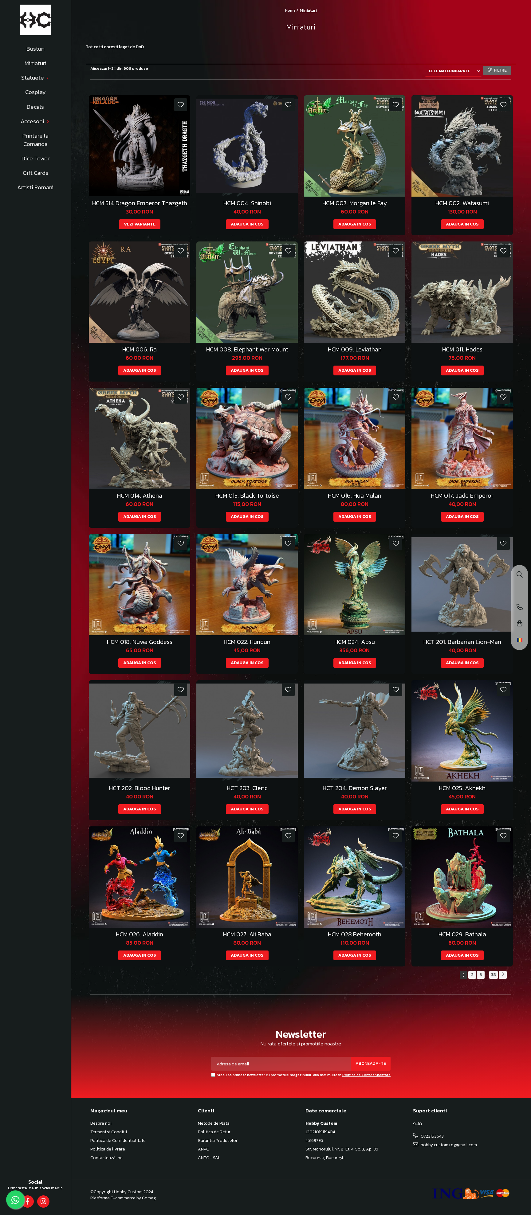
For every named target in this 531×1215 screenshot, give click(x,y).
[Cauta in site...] (520, 574)
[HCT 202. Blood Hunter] (139, 731)
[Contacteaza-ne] (520, 607)
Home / (292, 10)
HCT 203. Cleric (247, 788)
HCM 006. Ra (139, 349)
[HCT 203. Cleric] (247, 731)
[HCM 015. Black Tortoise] (247, 438)
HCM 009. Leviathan (355, 349)
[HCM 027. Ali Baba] (247, 877)
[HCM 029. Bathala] (462, 877)
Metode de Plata (214, 1123)
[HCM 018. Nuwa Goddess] (139, 584)
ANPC (203, 1149)
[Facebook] (27, 1201)
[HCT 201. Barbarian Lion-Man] (462, 584)
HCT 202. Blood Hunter (139, 788)
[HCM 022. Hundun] (247, 584)
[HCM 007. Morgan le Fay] (354, 146)
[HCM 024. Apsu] (354, 584)
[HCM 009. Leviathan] (354, 292)
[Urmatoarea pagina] (503, 975)
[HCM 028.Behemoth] (354, 877)
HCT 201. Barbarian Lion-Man (462, 641)
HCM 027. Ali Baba (247, 934)
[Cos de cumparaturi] (520, 623)
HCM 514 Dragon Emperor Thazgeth (139, 203)
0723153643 (432, 1136)
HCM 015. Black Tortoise (247, 495)
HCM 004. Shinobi (247, 203)
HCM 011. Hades (462, 349)
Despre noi (101, 1123)
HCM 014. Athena (139, 495)
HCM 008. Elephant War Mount (247, 349)
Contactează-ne (106, 1158)
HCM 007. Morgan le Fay (354, 203)
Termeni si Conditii (108, 1132)
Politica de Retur (214, 1132)
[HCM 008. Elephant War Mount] (247, 292)
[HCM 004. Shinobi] (247, 146)
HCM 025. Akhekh (462, 788)
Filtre (499, 70)
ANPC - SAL (209, 1158)
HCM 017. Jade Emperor (462, 495)
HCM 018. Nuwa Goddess (139, 641)
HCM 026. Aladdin (139, 934)
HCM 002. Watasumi (462, 203)
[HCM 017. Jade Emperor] (462, 438)
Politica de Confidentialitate (366, 1075)
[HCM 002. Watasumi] (462, 146)
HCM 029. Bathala (462, 934)
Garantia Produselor (218, 1141)
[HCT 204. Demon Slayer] (354, 731)
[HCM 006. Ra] (139, 292)
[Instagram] (43, 1201)
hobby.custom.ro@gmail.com (448, 1145)
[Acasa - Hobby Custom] (35, 20)
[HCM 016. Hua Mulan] (354, 438)
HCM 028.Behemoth (354, 934)
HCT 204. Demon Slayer (355, 788)
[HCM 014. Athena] (139, 438)
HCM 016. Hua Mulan (354, 495)
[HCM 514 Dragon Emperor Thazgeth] (139, 146)
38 (493, 974)
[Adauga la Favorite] (180, 104)
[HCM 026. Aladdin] (139, 877)
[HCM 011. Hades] (462, 292)
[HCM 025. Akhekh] (462, 731)
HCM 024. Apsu (354, 641)
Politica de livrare (107, 1149)
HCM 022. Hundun (247, 641)
